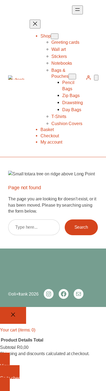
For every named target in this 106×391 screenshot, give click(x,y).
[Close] (13, 315)
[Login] (88, 77)
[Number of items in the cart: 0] (96, 77)
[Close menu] (35, 24)
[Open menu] (77, 9)
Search (81, 227)
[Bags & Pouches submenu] (72, 76)
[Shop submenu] (54, 36)
